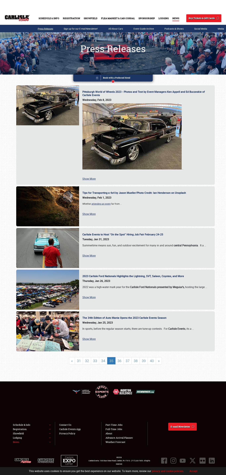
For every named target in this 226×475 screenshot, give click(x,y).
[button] (113, 78)
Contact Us (65, 424)
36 (119, 360)
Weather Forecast (115, 442)
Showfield (90, 18)
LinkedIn (212, 461)
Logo (17, 18)
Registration (71, 18)
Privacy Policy (67, 433)
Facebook (164, 461)
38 (136, 360)
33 (95, 360)
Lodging (163, 18)
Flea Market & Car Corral (118, 18)
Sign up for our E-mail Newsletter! (81, 28)
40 (152, 360)
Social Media (200, 28)
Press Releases (45, 28)
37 (128, 360)
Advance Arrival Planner (119, 437)
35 (111, 360)
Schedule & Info (49, 18)
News (175, 18)
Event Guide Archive (144, 28)
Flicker (202, 461)
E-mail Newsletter (180, 426)
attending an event (101, 203)
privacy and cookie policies (167, 471)
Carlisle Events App (70, 429)
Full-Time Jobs (114, 429)
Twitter (193, 461)
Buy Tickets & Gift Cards (202, 18)
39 (144, 360)
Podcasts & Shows (174, 28)
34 (103, 360)
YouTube (183, 461)
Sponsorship (146, 18)
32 (87, 360)
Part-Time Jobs (114, 424)
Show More (89, 179)
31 (79, 360)
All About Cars (115, 28)
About (109, 433)
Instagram (173, 461)
